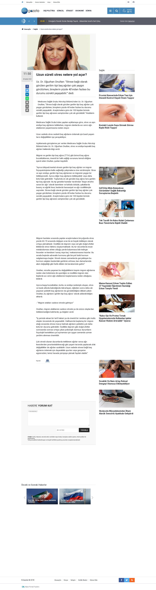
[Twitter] (27, 90)
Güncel (60, 11)
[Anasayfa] (22, 2)
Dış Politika (49, 11)
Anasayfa (58, 580)
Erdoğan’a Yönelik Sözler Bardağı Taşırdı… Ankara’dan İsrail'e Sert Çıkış (74, 21)
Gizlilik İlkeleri (82, 580)
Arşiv (49, 2)
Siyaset (69, 11)
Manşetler (29, 2)
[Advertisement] (11, 62)
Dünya (88, 11)
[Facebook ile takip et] (121, 580)
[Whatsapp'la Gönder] (27, 98)
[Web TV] (128, 2)
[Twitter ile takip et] (126, 580)
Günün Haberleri (40, 2)
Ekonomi (79, 11)
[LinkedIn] (27, 94)
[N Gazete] (30, 11)
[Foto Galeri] (133, 2)
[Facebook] (27, 86)
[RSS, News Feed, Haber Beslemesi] (132, 580)
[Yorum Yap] (27, 110)
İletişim (73, 580)
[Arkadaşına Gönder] (27, 102)
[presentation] (29, 21)
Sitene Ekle (56, 2)
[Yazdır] (27, 106)
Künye (66, 580)
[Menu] (110, 11)
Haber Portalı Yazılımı (32, 587)
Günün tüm (127, 21)
